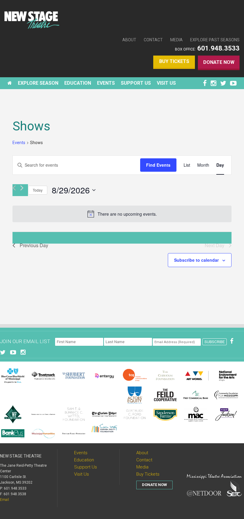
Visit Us (81, 474)
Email (4, 500)
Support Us (85, 467)
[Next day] (22, 188)
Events (18, 142)
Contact (153, 39)
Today (38, 190)
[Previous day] (14, 188)
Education (84, 460)
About (129, 39)
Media (176, 39)
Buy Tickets (174, 61)
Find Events (158, 165)
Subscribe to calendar (196, 260)
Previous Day (34, 245)
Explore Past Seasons (215, 39)
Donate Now (218, 62)
